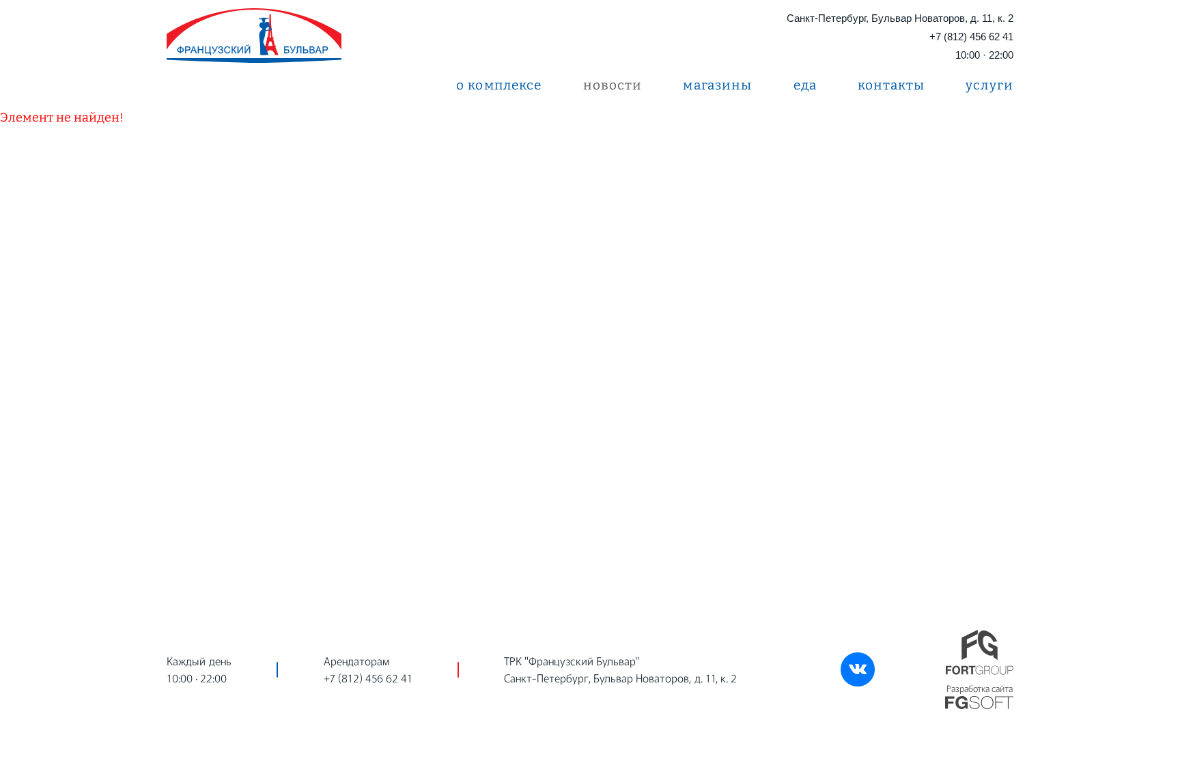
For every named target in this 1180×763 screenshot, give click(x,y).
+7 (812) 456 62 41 (971, 36)
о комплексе (499, 85)
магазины (717, 85)
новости (613, 85)
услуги (989, 85)
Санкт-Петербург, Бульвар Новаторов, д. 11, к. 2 (900, 18)
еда (805, 85)
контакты (891, 85)
